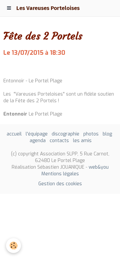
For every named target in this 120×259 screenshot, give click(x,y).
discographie (65, 134)
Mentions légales (60, 174)
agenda (38, 140)
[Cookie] (13, 245)
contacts (59, 140)
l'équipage (37, 134)
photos (91, 134)
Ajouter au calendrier (29, 67)
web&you (99, 167)
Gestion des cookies (60, 184)
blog (107, 134)
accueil (14, 134)
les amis (82, 140)
